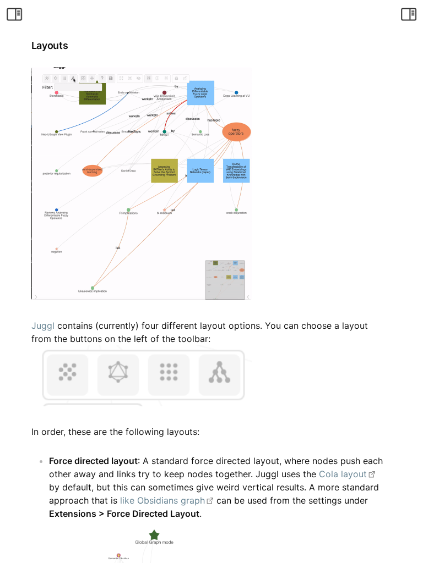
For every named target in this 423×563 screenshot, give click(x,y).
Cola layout (343, 473)
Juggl (43, 325)
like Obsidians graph (162, 500)
